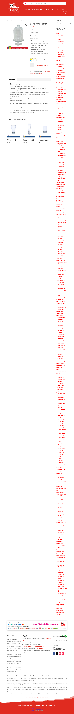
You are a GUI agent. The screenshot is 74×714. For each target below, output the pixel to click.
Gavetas (60, 539)
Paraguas (60, 54)
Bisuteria (58, 204)
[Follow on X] (57, 653)
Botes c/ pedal (61, 220)
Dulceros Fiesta (62, 270)
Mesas (59, 518)
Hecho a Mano (60, 365)
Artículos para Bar (61, 135)
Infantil (58, 373)
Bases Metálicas (62, 403)
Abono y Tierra (61, 393)
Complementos (61, 46)
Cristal (40, 73)
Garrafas (60, 343)
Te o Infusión (61, 371)
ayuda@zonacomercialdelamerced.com (34, 646)
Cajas (59, 528)
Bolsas (59, 39)
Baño (59, 475)
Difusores (58, 299)
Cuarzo (58, 258)
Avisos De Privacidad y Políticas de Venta (37, 697)
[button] (26, 25)
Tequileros (60, 253)
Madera (59, 80)
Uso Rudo (60, 238)
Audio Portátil (61, 303)
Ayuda (65, 11)
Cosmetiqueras (61, 107)
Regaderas (60, 465)
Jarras (59, 158)
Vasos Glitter (61, 293)
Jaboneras (59, 389)
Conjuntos (60, 537)
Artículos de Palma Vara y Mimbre (61, 572)
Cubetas (60, 479)
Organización (59, 522)
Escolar (59, 375)
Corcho (59, 268)
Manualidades (60, 484)
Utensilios (60, 174)
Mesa (59, 160)
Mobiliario (59, 514)
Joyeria (58, 467)
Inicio (8, 20)
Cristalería (12, 20)
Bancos (59, 515)
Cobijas (59, 43)
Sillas (59, 520)
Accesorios (18, 20)
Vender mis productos (38, 9)
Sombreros (60, 56)
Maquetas (59, 486)
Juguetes (60, 377)
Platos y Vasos (61, 166)
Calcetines (60, 41)
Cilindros (60, 328)
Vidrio (59, 358)
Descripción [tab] (12, 79)
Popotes (60, 170)
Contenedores (61, 149)
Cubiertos (60, 125)
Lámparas (60, 309)
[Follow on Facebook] (54, 653)
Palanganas (61, 481)
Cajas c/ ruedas (62, 230)
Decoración (59, 260)
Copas (59, 244)
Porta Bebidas (61, 192)
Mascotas (59, 492)
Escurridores (61, 155)
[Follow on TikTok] (63, 653)
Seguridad (59, 608)
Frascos (59, 341)
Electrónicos (59, 301)
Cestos (59, 534)
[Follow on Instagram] (60, 653)
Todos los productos (52, 9)
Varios (59, 127)
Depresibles (61, 336)
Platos (59, 462)
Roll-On (59, 352)
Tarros (59, 247)
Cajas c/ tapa (61, 234)
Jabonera (58, 387)
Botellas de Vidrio (62, 262)
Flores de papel (60, 363)
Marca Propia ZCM (61, 488)
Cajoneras (60, 530)
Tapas (59, 354)
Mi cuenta (62, 9)
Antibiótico (60, 319)
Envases (58, 315)
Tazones (60, 251)
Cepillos (60, 477)
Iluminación (61, 307)
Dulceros (60, 190)
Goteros (60, 347)
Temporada (61, 290)
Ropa (57, 602)
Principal (27, 9)
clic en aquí (40, 648)
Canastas (60, 532)
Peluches (58, 543)
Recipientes (61, 172)
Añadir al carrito (42, 65)
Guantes (60, 50)
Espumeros (60, 338)
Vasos (59, 70)
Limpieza (58, 473)
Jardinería (58, 392)
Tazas (59, 249)
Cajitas (59, 266)
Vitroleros (60, 361)
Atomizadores (61, 321)
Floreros (60, 407)
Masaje (59, 113)
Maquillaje (60, 111)
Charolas (60, 147)
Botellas (60, 325)
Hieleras (60, 236)
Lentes (59, 52)
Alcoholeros (61, 317)
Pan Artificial (61, 284)
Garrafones (60, 345)
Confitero (60, 330)
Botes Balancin (61, 216)
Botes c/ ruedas (62, 222)
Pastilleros (60, 349)
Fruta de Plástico (62, 409)
